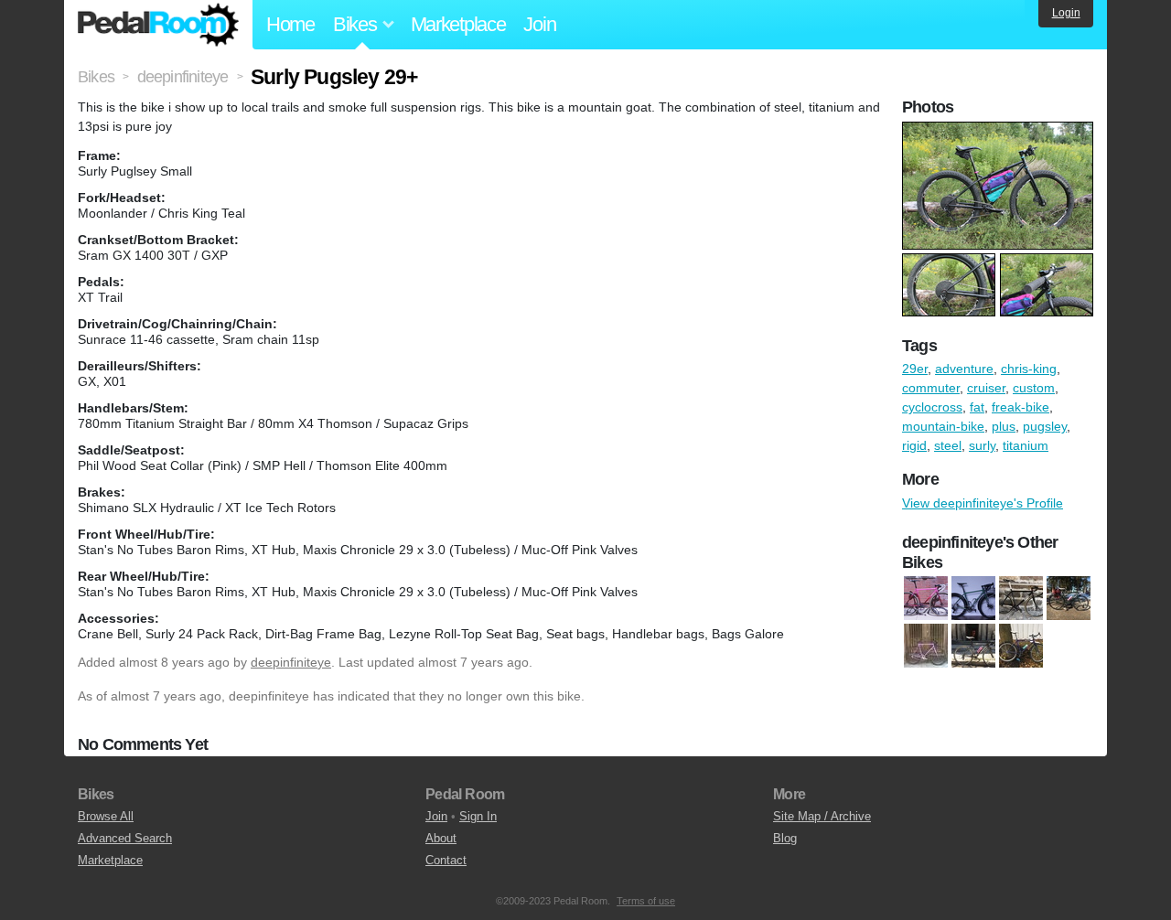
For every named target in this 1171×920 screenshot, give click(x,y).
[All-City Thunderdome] (1021, 599)
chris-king (1029, 368)
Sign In (478, 816)
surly (982, 445)
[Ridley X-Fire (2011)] (973, 646)
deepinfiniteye (291, 662)
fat (977, 407)
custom (1034, 387)
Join (539, 24)
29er (915, 368)
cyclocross (932, 407)
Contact (446, 860)
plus (1003, 426)
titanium (1025, 445)
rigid (914, 445)
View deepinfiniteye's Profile (982, 503)
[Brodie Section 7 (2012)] (1068, 599)
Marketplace (458, 24)
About (441, 838)
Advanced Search (125, 838)
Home (290, 24)
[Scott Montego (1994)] (1021, 646)
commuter (931, 387)
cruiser (986, 387)
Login (1066, 12)
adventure (964, 368)
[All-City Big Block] (926, 599)
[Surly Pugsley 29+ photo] (1000, 130)
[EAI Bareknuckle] (926, 646)
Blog (785, 838)
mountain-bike (943, 426)
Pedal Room (158, 25)
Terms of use (646, 900)
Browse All (106, 816)
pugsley (1045, 426)
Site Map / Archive (822, 816)
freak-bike (1020, 407)
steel (948, 445)
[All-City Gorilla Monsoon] (973, 599)
